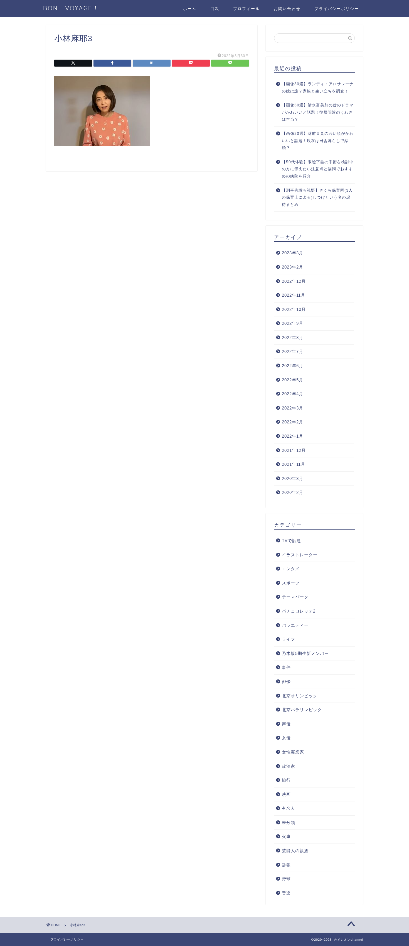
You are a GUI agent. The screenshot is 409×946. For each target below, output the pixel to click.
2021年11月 (293, 464)
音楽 (286, 893)
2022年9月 (292, 323)
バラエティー (295, 625)
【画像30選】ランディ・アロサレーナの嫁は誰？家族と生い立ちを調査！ (318, 87)
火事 (286, 836)
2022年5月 (292, 379)
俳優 (286, 681)
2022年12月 (294, 281)
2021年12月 (294, 450)
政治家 (288, 766)
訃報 (286, 864)
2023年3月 (292, 252)
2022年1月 (292, 436)
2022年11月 (293, 295)
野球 (286, 878)
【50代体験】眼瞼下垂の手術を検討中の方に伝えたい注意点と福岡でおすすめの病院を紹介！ (318, 169)
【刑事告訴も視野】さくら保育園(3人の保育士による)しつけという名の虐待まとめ (317, 197)
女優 (286, 737)
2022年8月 (292, 337)
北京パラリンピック (302, 709)
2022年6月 (292, 365)
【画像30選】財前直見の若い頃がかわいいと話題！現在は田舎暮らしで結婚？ (318, 140)
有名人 (288, 808)
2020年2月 (292, 492)
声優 (286, 723)
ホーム (189, 8)
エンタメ (291, 568)
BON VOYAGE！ (74, 8)
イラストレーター (299, 554)
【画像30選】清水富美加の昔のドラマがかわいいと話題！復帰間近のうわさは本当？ (318, 112)
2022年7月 (292, 351)
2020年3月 (292, 478)
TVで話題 (291, 540)
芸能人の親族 (295, 850)
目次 (214, 8)
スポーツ (291, 583)
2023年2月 (292, 267)
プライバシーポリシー (336, 8)
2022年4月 (292, 393)
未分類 (288, 822)
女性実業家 (293, 752)
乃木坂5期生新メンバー (305, 653)
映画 (286, 794)
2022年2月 (292, 422)
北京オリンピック (299, 695)
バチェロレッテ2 (299, 611)
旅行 (286, 780)
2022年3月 (292, 408)
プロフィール (246, 8)
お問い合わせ (287, 8)
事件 (286, 667)
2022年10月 (294, 309)
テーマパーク (295, 596)
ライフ (288, 639)
